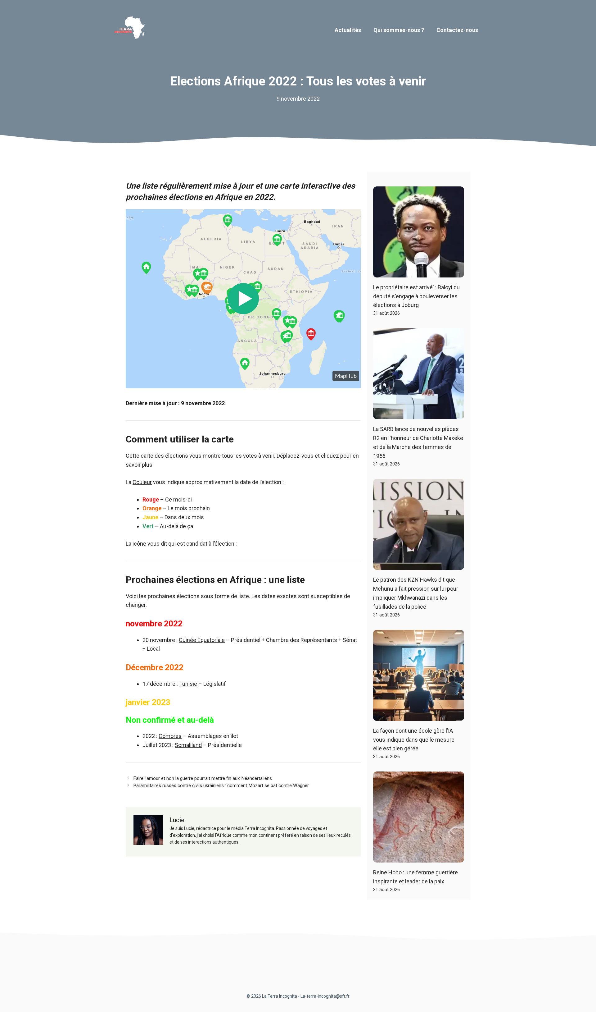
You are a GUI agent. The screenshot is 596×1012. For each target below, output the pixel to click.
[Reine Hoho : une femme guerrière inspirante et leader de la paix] (418, 857)
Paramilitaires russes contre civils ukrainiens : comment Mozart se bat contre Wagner (221, 785)
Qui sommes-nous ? (398, 30)
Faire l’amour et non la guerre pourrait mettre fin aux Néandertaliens (202, 778)
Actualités (348, 30)
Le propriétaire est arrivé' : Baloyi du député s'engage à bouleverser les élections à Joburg (416, 296)
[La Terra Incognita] (132, 29)
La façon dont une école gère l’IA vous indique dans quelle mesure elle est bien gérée (413, 739)
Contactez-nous (457, 30)
